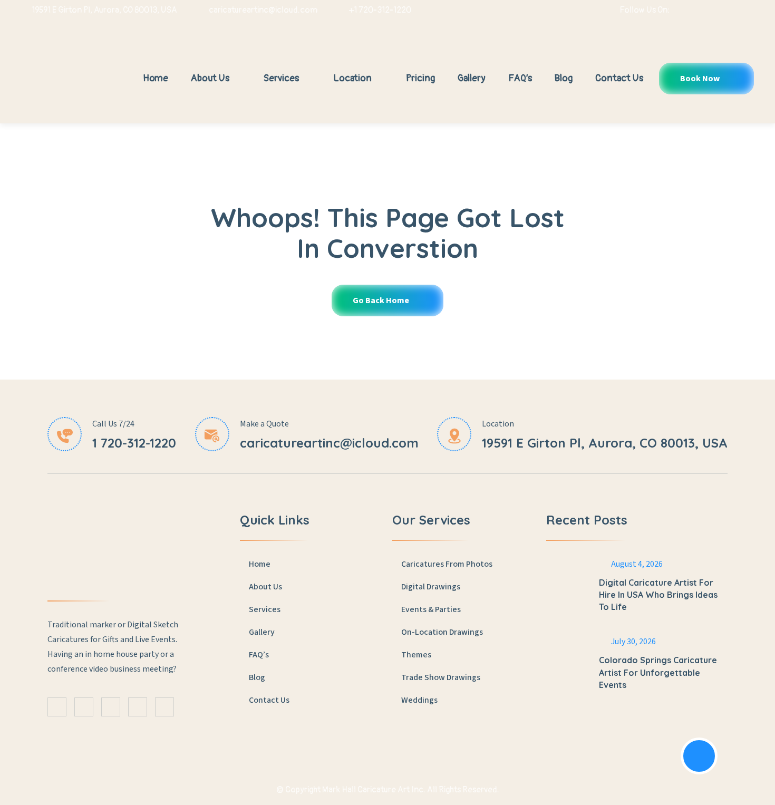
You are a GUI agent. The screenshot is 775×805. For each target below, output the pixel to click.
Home (155, 78)
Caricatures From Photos (446, 564)
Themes (416, 655)
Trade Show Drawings (440, 677)
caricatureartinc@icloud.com (263, 10)
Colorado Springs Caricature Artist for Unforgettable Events (658, 672)
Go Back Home (382, 300)
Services (282, 78)
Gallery (472, 78)
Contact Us (619, 78)
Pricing (420, 78)
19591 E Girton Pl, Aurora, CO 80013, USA (104, 10)
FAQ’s (520, 78)
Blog (564, 78)
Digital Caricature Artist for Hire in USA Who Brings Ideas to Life (658, 594)
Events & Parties (431, 609)
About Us (211, 78)
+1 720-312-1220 (380, 10)
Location (353, 78)
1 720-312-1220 (134, 443)
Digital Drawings (430, 587)
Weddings (419, 700)
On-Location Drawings (442, 632)
